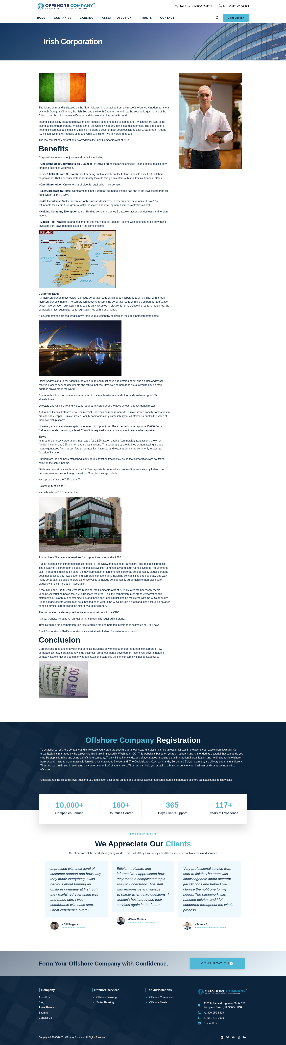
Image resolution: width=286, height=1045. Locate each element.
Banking (87, 17)
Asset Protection (117, 17)
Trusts (146, 17)
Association (78, 583)
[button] (217, 18)
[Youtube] (233, 1037)
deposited (150, 430)
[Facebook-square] (222, 1037)
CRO (116, 612)
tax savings (101, 473)
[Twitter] (227, 1037)
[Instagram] (239, 1037)
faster (118, 631)
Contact (167, 17)
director (150, 405)
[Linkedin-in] (244, 1037)
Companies (63, 17)
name (155, 315)
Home (41, 17)
